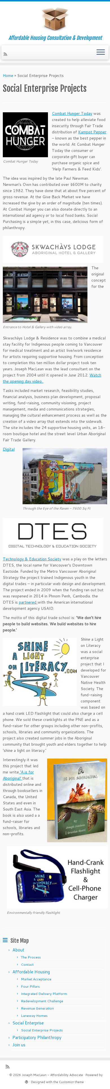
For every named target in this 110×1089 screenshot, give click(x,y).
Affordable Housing (31, 972)
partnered (28, 602)
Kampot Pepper (92, 132)
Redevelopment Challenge (42, 1001)
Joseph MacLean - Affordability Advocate (52, 1075)
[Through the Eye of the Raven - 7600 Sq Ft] (65, 501)
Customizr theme (71, 1082)
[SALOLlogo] (40, 703)
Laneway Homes (34, 1015)
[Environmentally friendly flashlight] (57, 905)
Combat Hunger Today (72, 113)
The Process (31, 957)
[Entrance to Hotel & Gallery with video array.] (45, 320)
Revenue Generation (37, 1008)
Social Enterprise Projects (42, 1030)
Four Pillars (30, 986)
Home (8, 75)
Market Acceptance (36, 979)
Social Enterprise (28, 1023)
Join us (18, 1045)
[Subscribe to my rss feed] (6, 54)
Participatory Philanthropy (36, 1037)
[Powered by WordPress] (26, 1081)
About (18, 950)
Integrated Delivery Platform (44, 993)
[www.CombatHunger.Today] (25, 154)
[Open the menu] (100, 52)
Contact (27, 964)
